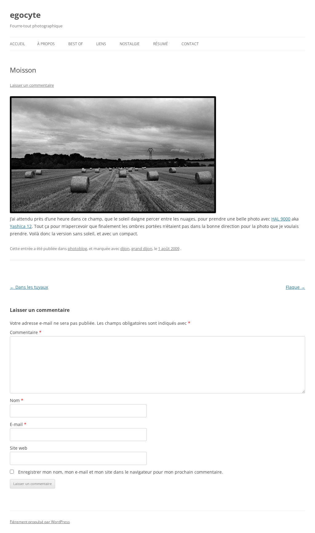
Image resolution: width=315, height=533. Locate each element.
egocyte (25, 14)
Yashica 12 (21, 226)
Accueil (17, 43)
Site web (18, 448)
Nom (16, 400)
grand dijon (141, 248)
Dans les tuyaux (29, 287)
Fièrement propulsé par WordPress (40, 521)
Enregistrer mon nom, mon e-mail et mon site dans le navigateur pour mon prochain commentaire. (120, 472)
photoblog (77, 248)
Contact (190, 43)
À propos (46, 43)
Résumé (160, 43)
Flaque (295, 287)
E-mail (18, 424)
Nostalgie (130, 43)
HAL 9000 (280, 219)
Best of (75, 43)
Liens (101, 43)
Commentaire (26, 332)
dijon (125, 248)
